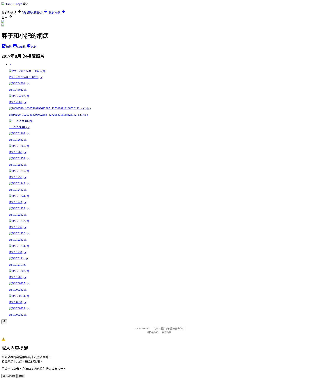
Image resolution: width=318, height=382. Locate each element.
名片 (34, 47)
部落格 (21, 47)
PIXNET (146, 328)
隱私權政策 (152, 332)
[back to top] (4, 321)
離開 (21, 376)
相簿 (9, 47)
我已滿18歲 (9, 376)
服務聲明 (167, 332)
